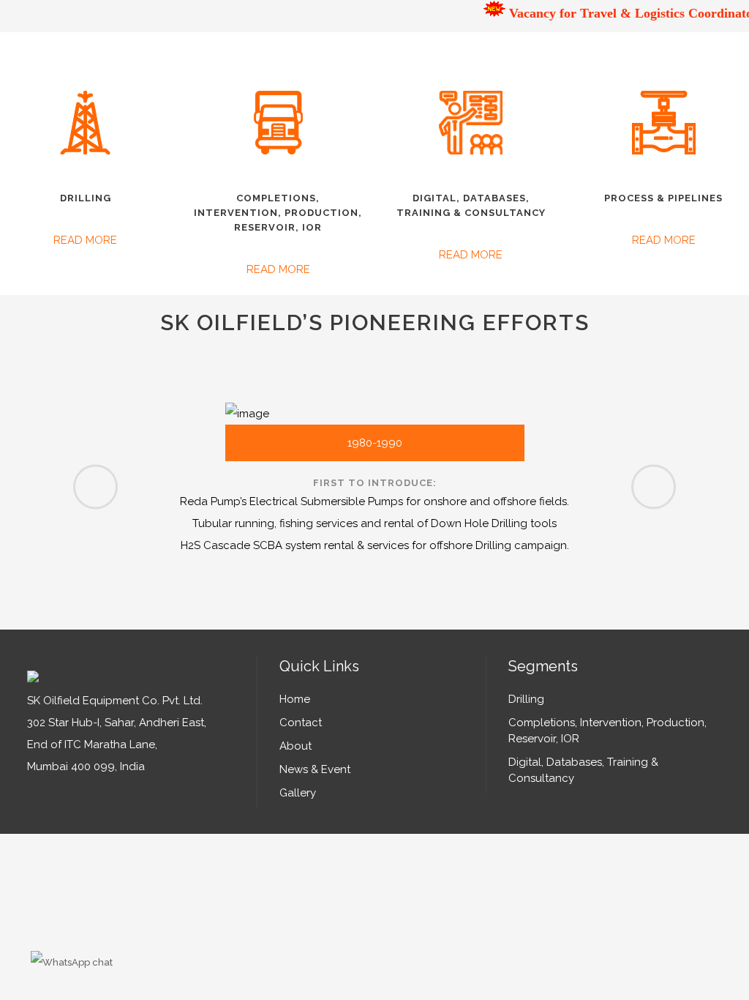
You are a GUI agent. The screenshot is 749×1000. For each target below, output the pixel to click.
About (295, 746)
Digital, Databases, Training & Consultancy (583, 770)
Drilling (526, 699)
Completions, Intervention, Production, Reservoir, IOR (607, 730)
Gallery (297, 792)
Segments (543, 666)
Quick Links (319, 666)
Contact (300, 722)
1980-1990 (374, 442)
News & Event (314, 769)
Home (294, 699)
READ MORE (85, 240)
